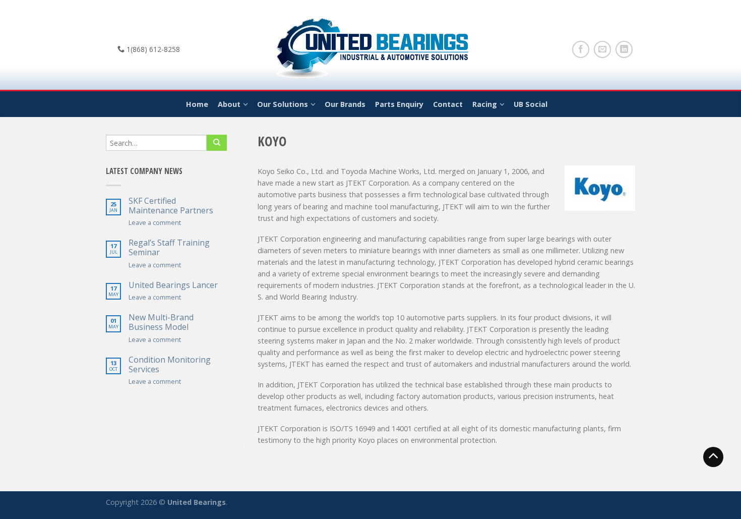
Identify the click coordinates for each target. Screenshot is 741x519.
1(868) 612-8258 (152, 49)
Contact (448, 104)
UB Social (530, 104)
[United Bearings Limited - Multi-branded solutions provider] (371, 46)
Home (197, 104)
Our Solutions (282, 104)
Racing (484, 104)
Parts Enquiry (399, 104)
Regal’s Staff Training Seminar (169, 247)
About (229, 104)
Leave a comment (155, 222)
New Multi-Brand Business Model (161, 322)
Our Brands (345, 104)
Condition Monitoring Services (170, 364)
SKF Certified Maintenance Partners (171, 205)
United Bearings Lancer (173, 285)
